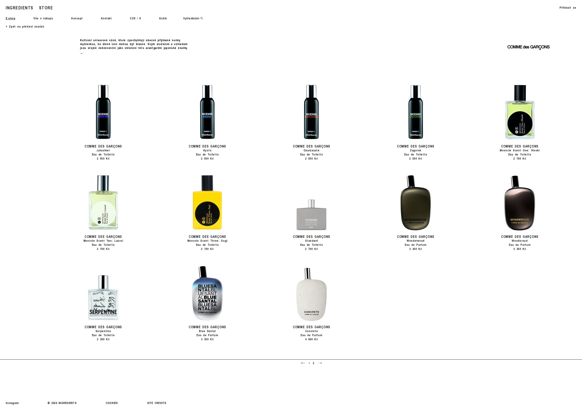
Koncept (77, 18)
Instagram (12, 403)
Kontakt (106, 18)
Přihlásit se (567, 7)
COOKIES (112, 403)
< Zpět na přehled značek (25, 26)
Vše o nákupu (43, 18)
